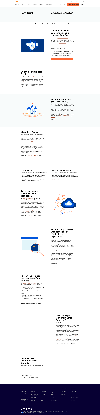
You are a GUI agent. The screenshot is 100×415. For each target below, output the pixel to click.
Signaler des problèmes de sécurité (54, 411)
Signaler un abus (54, 400)
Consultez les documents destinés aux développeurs (31, 303)
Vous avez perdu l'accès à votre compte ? (44, 399)
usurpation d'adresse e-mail (61, 336)
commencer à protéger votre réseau (30, 283)
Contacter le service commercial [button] (73, 4)
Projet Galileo (63, 389)
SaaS (32, 140)
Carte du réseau (74, 391)
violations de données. (25, 211)
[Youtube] (29, 409)
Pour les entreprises (24, 393)
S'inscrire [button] (64, 4)
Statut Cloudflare (44, 401)
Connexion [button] (82, 4)
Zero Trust (54, 23)
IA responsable (53, 396)
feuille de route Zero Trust (63, 37)
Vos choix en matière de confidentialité (29, 412)
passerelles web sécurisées (27, 198)
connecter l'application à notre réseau (58, 179)
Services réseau (33, 397)
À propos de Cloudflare (75, 389)
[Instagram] (31, 409)
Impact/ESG (73, 400)
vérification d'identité (30, 78)
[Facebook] (21, 409)
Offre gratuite (23, 389)
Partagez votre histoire (67, 23)
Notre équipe (73, 393)
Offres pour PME (23, 391)
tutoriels (31, 179)
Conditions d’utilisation (43, 411)
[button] (79, 2)
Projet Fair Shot (63, 396)
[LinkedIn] (26, 409)
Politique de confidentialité (34, 411)
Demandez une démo (24, 397)
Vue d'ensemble (30, 23)
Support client (43, 391)
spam (70, 336)
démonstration (29, 215)
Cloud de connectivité (34, 389)
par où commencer (62, 42)
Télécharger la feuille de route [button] (62, 58)
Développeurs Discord (44, 396)
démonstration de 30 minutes (32, 155)
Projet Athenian (63, 391)
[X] (24, 409)
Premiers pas (37, 23)
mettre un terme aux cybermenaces (31, 210)
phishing (75, 335)
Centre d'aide (43, 389)
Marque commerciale (40, 412)
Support (59, 23)
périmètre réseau (24, 81)
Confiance (52, 392)
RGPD (52, 394)
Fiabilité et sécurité (64, 411)
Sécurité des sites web (46, 23)
